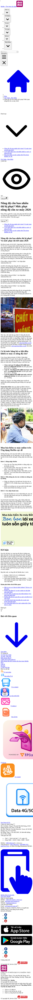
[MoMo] (18, 94)
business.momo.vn (11, 903)
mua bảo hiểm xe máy (25, 343)
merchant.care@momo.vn (12, 901)
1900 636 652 (14, 899)
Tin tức (7, 23)
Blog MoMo (8, 42)
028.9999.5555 (24, 844)
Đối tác (7, 36)
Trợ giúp (7, 29)
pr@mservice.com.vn (11, 906)
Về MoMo (7, 16)
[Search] (17, 52)
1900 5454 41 (10, 843)
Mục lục (3, 221)
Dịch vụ (7, 9)
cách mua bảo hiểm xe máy (18, 346)
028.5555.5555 (5, 846)
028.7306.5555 (14, 844)
